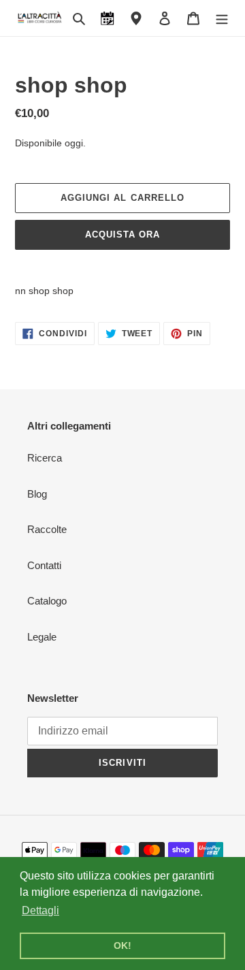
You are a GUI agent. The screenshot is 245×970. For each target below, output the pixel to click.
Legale (41, 637)
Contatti (44, 565)
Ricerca (44, 458)
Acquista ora (122, 234)
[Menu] (222, 18)
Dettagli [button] (40, 910)
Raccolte (47, 529)
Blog (37, 494)
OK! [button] (122, 945)
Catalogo (47, 601)
